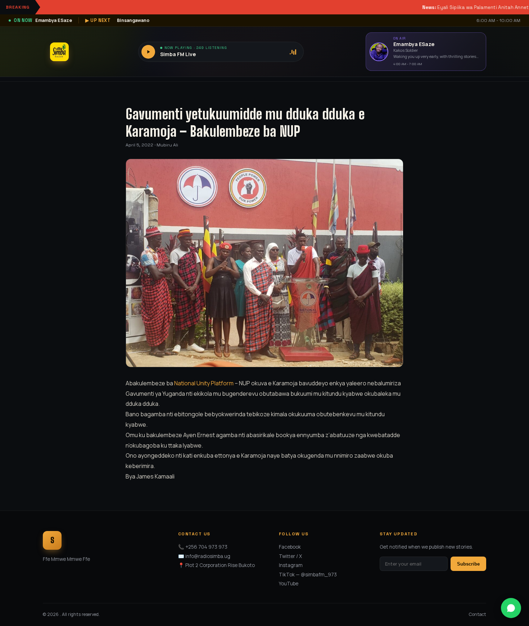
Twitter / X (290, 556)
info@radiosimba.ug (207, 556)
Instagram (291, 565)
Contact (477, 614)
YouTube (288, 583)
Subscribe (468, 564)
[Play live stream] (148, 52)
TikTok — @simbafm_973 (308, 574)
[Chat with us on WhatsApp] (511, 608)
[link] (204, 383)
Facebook (290, 547)
